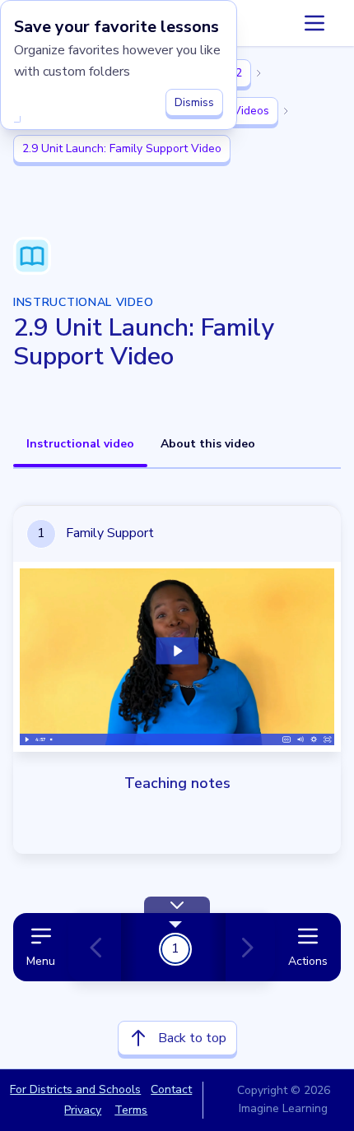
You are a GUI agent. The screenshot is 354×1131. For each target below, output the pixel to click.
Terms (130, 1110)
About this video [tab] (208, 444)
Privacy (82, 1110)
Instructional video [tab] (80, 444)
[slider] (163, 739)
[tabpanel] (177, 776)
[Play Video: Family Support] (177, 651)
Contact (171, 1089)
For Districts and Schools (75, 1089)
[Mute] (300, 739)
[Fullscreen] (327, 739)
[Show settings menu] (314, 739)
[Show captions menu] (287, 739)
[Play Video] (27, 739)
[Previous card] (103, 947)
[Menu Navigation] (314, 23)
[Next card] (244, 947)
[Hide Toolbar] (177, 905)
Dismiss (194, 102)
